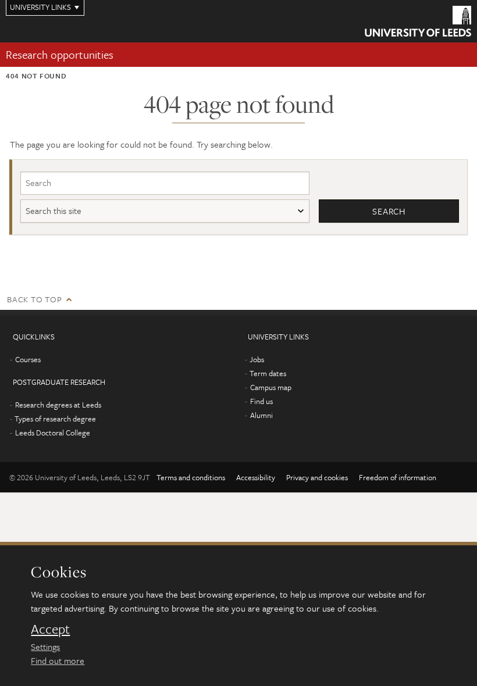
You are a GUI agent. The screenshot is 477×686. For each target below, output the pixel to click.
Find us (261, 401)
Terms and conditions (190, 477)
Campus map (270, 387)
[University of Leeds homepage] (418, 21)
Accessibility (255, 477)
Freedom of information (397, 477)
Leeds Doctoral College (52, 432)
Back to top (34, 299)
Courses (28, 359)
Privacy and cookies (317, 477)
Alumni (261, 415)
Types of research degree (55, 418)
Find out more (57, 660)
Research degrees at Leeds (58, 404)
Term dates (268, 373)
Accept (50, 629)
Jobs (257, 359)
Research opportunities (59, 54)
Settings (45, 646)
